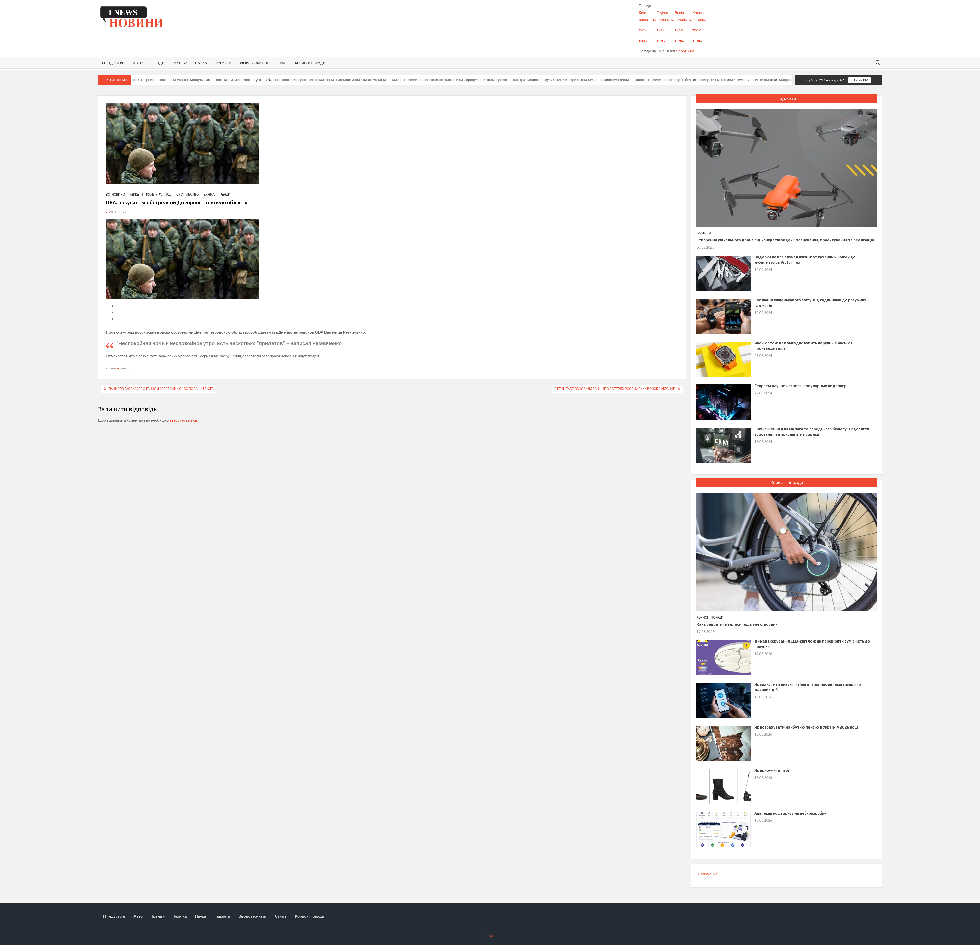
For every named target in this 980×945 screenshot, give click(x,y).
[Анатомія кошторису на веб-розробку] (723, 829)
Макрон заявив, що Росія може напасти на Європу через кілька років (354, 80)
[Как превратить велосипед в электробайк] (786, 552)
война (111, 368)
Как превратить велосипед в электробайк (736, 624)
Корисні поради (310, 62)
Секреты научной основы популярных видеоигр (800, 386)
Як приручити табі (771, 770)
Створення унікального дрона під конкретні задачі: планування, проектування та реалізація (785, 240)
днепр (125, 368)
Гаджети (223, 62)
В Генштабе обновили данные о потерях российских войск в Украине (615, 389)
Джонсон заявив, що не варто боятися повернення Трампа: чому (593, 80)
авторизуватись (183, 420)
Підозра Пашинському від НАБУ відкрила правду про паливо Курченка (475, 80)
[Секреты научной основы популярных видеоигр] (723, 401)
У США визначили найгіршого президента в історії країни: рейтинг (707, 80)
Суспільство (187, 194)
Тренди (157, 62)
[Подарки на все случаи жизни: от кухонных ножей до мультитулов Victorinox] (723, 272)
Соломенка (707, 873)
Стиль (281, 62)
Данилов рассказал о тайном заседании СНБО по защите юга (161, 389)
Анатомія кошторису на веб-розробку (790, 813)
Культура (154, 194)
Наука (201, 62)
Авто (138, 62)
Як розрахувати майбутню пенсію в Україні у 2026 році (806, 727)
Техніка (180, 62)
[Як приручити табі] (723, 786)
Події (169, 194)
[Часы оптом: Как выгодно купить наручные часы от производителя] (723, 358)
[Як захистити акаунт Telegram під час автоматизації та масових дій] (723, 700)
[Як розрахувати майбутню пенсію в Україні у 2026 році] (723, 743)
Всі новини (115, 194)
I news (490, 935)
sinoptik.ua (685, 51)
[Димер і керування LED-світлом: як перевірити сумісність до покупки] (723, 657)
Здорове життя (253, 62)
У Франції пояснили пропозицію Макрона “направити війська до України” (231, 80)
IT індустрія (114, 62)
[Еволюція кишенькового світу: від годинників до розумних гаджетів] (723, 315)
